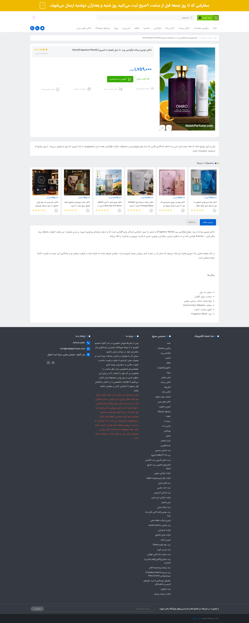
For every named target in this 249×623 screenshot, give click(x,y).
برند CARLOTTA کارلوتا (161, 455)
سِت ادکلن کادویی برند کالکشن (158, 460)
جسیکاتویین (166, 445)
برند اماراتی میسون (163, 450)
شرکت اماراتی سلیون (162, 473)
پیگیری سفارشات (201, 28)
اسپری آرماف (166, 539)
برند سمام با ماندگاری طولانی (159, 554)
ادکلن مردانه (184, 28)
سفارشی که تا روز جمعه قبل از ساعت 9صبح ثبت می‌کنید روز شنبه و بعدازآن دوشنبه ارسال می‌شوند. (128, 5)
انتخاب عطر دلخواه (163, 396)
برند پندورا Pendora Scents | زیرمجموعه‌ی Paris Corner (158, 574)
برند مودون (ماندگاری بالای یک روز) (158, 513)
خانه (215, 28)
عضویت (37, 608)
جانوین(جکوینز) (164, 367)
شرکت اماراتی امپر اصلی (161, 497)
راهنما (168, 416)
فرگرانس (157, 28)
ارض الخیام (166, 502)
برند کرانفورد (166, 589)
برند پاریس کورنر (164, 549)
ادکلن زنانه (170, 28)
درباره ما (167, 421)
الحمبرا (146, 28)
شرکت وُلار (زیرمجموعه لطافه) (159, 478)
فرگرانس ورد (166, 353)
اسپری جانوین (165, 406)
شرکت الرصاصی (164, 530)
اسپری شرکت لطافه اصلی (160, 520)
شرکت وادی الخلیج (163, 535)
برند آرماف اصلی (164, 507)
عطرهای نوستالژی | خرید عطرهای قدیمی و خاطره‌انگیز (157, 582)
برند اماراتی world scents (160, 525)
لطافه (137, 28)
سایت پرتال (197, 618)
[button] (208, 17)
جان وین (126, 28)
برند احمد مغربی (164, 487)
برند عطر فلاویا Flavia (162, 544)
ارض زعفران (166, 377)
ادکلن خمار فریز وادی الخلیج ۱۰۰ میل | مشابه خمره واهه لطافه (205, 204)
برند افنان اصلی (164, 483)
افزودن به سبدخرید (118, 79)
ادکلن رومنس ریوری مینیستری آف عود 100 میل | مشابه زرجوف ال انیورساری (172, 206)
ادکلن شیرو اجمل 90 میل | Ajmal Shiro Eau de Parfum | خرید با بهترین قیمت (110, 206)
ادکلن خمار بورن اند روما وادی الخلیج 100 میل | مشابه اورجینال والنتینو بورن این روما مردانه (46, 206)
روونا (116, 28)
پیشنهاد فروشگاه (102, 28)
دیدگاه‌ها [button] (192, 222)
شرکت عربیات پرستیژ (162, 594)
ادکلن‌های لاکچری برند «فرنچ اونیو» (159, 466)
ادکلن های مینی (84, 28)
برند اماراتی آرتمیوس (162, 492)
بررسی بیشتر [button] (208, 222)
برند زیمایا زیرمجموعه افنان (160, 567)
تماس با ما (166, 426)
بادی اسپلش (166, 440)
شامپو (168, 435)
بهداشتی (167, 431)
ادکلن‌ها (167, 387)
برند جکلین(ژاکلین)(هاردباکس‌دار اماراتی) (157, 561)
